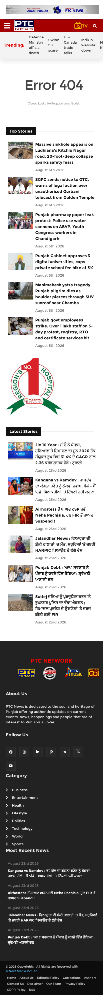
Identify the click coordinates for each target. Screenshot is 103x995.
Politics (18, 821)
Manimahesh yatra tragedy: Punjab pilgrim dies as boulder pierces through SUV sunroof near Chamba (64, 294)
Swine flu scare (53, 45)
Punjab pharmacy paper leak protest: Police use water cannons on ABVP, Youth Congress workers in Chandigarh (64, 226)
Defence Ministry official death (36, 45)
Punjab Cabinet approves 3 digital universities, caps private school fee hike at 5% (64, 261)
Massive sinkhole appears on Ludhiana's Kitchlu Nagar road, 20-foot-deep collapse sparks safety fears (64, 153)
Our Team (53, 984)
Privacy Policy (74, 984)
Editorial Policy (48, 978)
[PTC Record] (50, 672)
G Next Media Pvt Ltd (22, 971)
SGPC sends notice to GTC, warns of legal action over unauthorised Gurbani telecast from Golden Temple (64, 188)
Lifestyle (19, 813)
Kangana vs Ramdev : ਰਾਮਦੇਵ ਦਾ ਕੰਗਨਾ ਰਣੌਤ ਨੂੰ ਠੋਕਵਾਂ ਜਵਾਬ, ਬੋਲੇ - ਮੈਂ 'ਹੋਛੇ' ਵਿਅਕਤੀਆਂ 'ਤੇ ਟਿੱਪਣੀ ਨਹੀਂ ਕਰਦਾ (65, 486)
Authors (90, 978)
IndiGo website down (88, 45)
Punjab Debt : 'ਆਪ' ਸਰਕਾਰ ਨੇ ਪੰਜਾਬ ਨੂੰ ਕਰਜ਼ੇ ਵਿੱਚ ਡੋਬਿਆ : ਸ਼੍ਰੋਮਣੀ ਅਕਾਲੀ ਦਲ (62, 573)
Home (11, 978)
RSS (32, 990)
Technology (22, 828)
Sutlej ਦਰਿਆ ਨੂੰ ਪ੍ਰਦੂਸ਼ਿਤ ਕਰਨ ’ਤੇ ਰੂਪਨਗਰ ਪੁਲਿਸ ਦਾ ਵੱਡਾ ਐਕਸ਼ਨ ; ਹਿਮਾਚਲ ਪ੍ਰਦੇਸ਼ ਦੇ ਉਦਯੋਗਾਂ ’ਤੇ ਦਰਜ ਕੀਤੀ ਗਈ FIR (63, 605)
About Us (27, 978)
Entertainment (25, 797)
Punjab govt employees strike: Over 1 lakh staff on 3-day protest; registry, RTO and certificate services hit (64, 329)
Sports (18, 844)
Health (18, 805)
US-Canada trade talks (70, 45)
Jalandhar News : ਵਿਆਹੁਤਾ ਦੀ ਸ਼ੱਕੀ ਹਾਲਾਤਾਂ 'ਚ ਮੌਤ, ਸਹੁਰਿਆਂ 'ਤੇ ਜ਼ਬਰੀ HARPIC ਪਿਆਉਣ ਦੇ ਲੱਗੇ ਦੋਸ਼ (65, 544)
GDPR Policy (16, 990)
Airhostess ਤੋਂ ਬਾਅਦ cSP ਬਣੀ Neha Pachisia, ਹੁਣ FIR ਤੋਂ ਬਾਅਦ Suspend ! (64, 515)
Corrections (71, 978)
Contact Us (15, 984)
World (17, 836)
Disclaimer (35, 984)
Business (20, 790)
